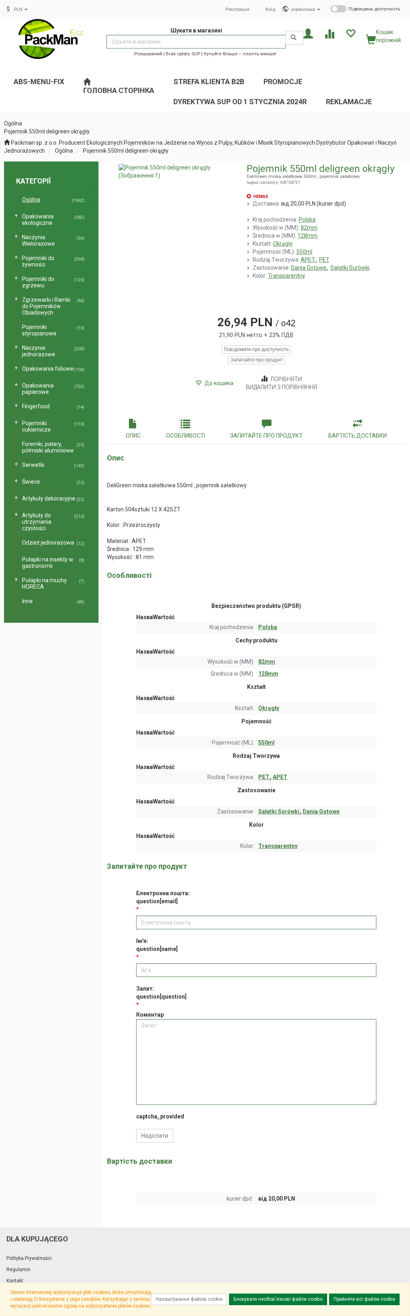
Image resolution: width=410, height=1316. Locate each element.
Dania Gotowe (309, 267)
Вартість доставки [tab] (357, 435)
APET (308, 259)
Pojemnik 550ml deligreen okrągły (126, 150)
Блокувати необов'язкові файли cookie (278, 1299)
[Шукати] (294, 37)
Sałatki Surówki (350, 267)
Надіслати (154, 1135)
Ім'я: (157, 945)
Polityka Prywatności (29, 1258)
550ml (304, 251)
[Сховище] (350, 33)
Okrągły (283, 243)
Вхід (270, 9)
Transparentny (286, 275)
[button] (305, 9)
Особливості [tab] (185, 435)
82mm (309, 227)
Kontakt (14, 1281)
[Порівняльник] (329, 33)
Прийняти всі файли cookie (364, 1299)
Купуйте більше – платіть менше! (240, 54)
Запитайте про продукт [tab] (266, 435)
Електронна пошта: (163, 897)
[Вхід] (308, 33)
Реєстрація (237, 9)
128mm (307, 235)
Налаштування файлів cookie (189, 1299)
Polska (307, 219)
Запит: (161, 992)
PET (324, 259)
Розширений (148, 54)
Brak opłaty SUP (183, 54)
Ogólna (64, 150)
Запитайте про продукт (256, 360)
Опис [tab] (133, 435)
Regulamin (18, 1269)
